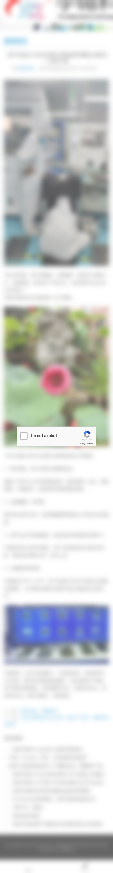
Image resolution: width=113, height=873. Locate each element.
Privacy (82, 444)
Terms (90, 444)
